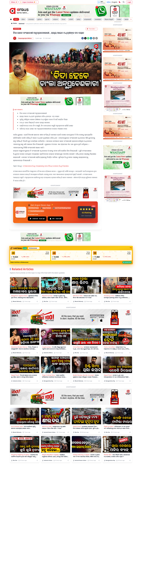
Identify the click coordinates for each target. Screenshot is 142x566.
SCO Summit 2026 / (17, 417)
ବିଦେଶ (63, 19)
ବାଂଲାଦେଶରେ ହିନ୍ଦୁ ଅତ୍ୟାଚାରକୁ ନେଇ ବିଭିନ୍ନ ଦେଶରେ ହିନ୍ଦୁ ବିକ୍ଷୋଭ (46, 166)
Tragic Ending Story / (49, 366)
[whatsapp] (88, 38)
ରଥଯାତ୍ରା (31, 19)
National (21, 23)
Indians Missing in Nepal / (81, 445)
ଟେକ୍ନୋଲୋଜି (87, 19)
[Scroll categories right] (131, 19)
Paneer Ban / (108, 445)
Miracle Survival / (47, 286)
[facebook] (82, 38)
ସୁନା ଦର (47, 19)
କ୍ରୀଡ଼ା (78, 19)
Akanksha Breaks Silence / (19, 338)
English (114, 2)
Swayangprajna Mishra (24, 38)
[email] (94, 38)
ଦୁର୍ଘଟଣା (39, 19)
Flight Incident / (109, 417)
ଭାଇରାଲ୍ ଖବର (128, 19)
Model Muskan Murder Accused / (83, 366)
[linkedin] (91, 38)
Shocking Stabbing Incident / (20, 445)
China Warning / (78, 338)
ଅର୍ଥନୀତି (71, 19)
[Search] (123, 2)
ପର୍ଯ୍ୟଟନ (55, 19)
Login (129, 2)
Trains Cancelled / (109, 338)
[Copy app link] (96, 38)
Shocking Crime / (109, 286)
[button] (30, 246)
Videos (13, 2)
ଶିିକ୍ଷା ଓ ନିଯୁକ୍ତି (109, 19)
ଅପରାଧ (119, 19)
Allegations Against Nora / (19, 286)
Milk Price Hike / (78, 286)
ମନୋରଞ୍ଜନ (98, 19)
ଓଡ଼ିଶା (23, 19)
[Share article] (37, 292)
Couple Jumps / (47, 338)
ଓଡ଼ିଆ (108, 2)
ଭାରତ (16, 19)
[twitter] (85, 38)
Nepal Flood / (15, 366)
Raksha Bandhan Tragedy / (50, 445)
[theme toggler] (119, 2)
